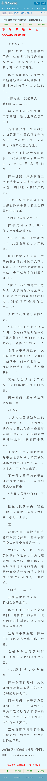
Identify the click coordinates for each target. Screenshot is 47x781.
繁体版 (4, 13)
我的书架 (17, 777)
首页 (3, 8)
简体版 (10, 13)
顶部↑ (41, 777)
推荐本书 (41, 24)
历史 (23, 8)
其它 (33, 8)
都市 (18, 8)
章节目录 (17, 24)
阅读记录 (29, 777)
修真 (13, 8)
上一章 (6, 24)
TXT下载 (41, 771)
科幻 (28, 8)
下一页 (29, 24)
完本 (38, 8)
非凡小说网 (9, 3)
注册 (43, 3)
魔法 (8, 8)
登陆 (37, 3)
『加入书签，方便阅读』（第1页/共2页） (23, 765)
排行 (43, 8)
